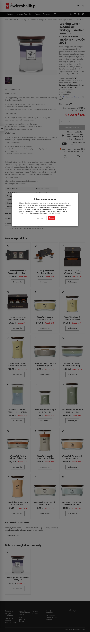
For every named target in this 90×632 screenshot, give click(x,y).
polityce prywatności (26, 209)
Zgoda (51, 218)
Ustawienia (41, 218)
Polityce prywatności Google (50, 213)
